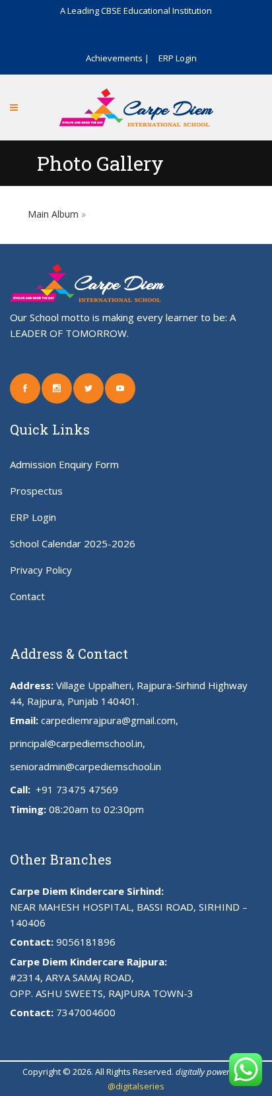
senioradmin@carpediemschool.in (85, 766)
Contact (27, 596)
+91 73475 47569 (75, 789)
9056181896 (86, 941)
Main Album (53, 214)
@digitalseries (136, 1086)
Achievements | (117, 58)
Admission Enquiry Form (64, 464)
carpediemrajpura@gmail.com (108, 720)
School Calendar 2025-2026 (72, 543)
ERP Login (177, 58)
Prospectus (36, 490)
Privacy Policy (41, 569)
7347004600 (86, 1012)
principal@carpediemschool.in (76, 743)
